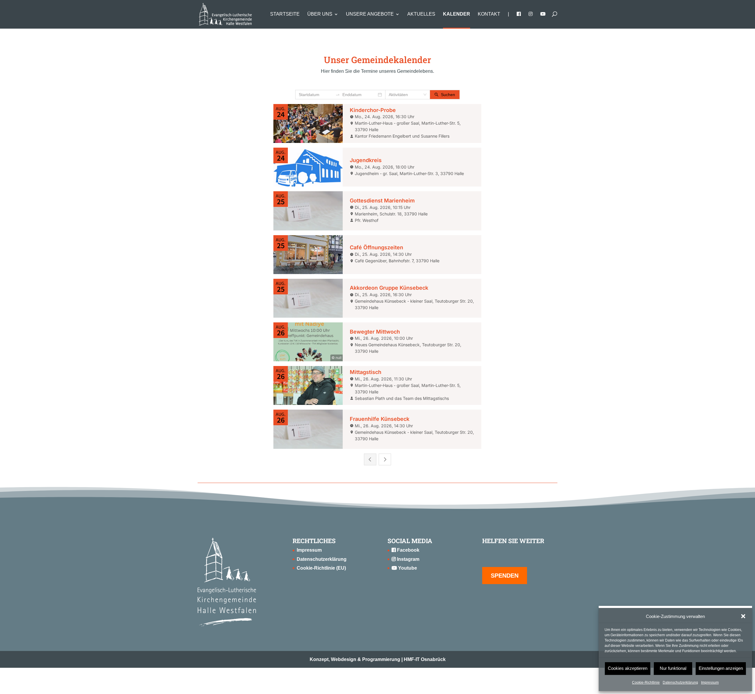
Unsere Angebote (370, 14)
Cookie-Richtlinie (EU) (321, 568)
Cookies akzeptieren (627, 668)
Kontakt (489, 14)
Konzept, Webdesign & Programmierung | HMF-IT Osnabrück (378, 659)
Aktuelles (421, 14)
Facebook (407, 550)
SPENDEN (504, 575)
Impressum (710, 682)
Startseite (285, 14)
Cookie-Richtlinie (646, 682)
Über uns (319, 14)
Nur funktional (673, 668)
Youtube (407, 568)
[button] (743, 616)
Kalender (456, 14)
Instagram (407, 559)
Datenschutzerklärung (680, 682)
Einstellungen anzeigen (721, 668)
